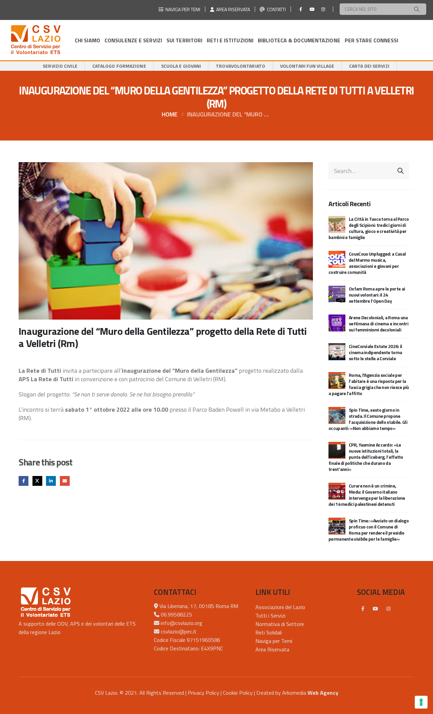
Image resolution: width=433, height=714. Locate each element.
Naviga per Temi (273, 641)
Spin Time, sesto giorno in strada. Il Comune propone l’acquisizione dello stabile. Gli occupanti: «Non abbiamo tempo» (367, 419)
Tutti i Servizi (270, 615)
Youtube (375, 609)
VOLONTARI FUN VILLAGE (307, 65)
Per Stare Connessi (371, 40)
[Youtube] (312, 9)
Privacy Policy (203, 693)
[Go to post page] (336, 224)
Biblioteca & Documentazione (299, 40)
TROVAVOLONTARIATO (240, 65)
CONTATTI (275, 9)
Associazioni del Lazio (280, 607)
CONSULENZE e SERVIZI (133, 40)
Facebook (23, 481)
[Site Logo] (35, 40)
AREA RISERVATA (232, 9)
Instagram (388, 609)
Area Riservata (272, 649)
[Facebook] (300, 9)
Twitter (37, 481)
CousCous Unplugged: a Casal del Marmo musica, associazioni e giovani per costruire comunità (367, 263)
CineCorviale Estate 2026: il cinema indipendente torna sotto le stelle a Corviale (375, 352)
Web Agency (322, 693)
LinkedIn (51, 481)
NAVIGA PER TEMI (181, 9)
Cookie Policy (238, 693)
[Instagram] (323, 9)
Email (65, 481)
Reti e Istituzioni (230, 40)
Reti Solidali (268, 632)
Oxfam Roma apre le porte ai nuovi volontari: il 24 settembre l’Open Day (377, 294)
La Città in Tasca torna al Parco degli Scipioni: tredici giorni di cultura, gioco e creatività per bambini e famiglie (368, 228)
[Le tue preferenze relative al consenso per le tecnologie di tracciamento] (421, 702)
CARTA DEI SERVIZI (369, 65)
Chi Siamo (87, 40)
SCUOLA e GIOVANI (181, 65)
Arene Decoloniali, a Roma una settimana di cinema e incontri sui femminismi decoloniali (378, 323)
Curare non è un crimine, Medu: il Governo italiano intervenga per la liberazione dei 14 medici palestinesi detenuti (366, 494)
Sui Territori (184, 40)
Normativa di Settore (279, 624)
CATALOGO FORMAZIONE (119, 65)
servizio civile (60, 65)
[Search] (416, 9)
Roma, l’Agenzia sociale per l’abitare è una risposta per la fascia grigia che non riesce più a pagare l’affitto (368, 384)
